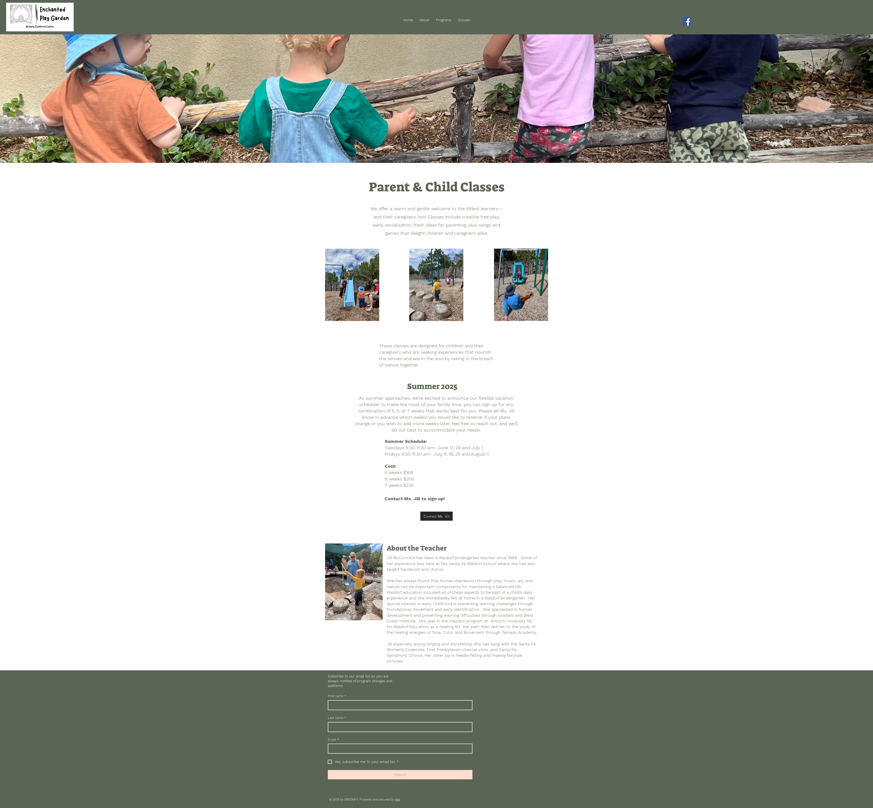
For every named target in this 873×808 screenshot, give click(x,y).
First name (337, 696)
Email (333, 739)
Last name (337, 718)
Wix (397, 799)
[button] (544, 14)
